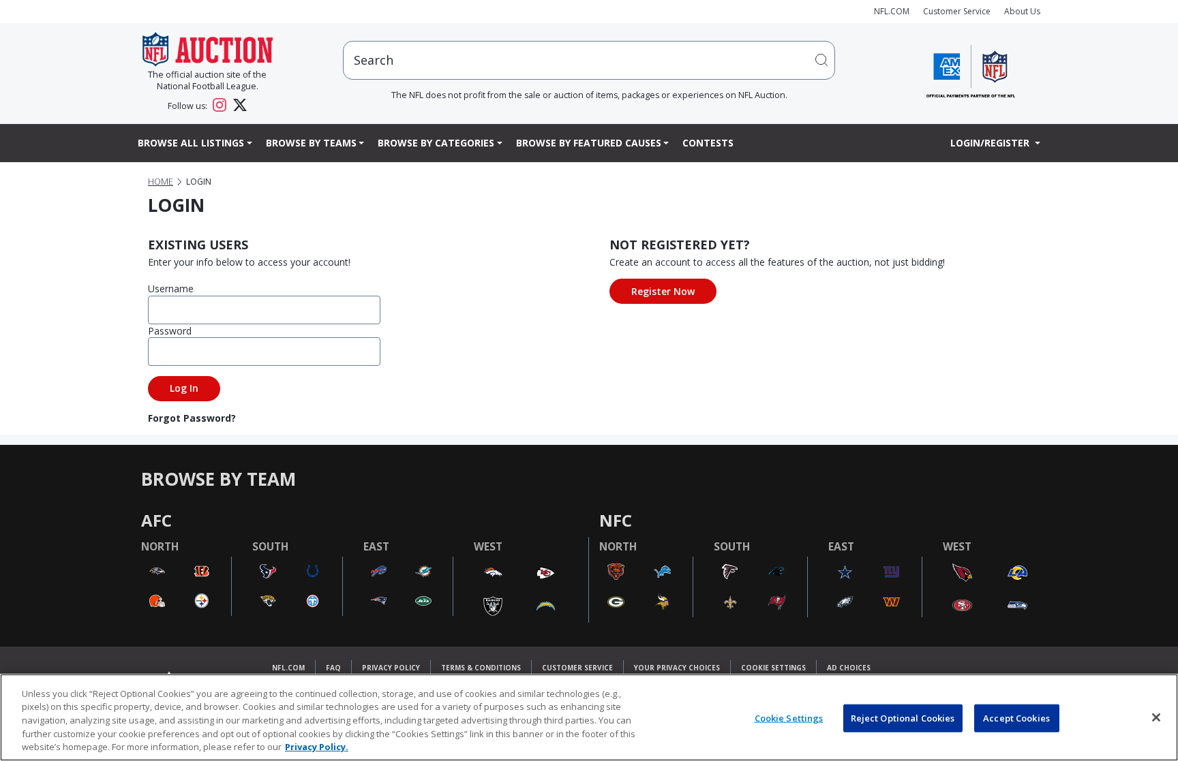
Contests (708, 142)
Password (170, 330)
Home (160, 181)
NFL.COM (891, 11)
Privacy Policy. (316, 747)
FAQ (333, 667)
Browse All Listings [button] (191, 142)
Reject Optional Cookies (903, 718)
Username (171, 288)
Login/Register (991, 142)
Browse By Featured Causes (588, 142)
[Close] (1156, 717)
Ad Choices (849, 667)
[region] (589, 717)
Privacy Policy (391, 667)
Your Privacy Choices (677, 667)
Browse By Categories (436, 142)
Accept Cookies (1016, 718)
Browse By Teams (311, 142)
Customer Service (957, 11)
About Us (1022, 11)
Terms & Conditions (481, 667)
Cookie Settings (773, 667)
